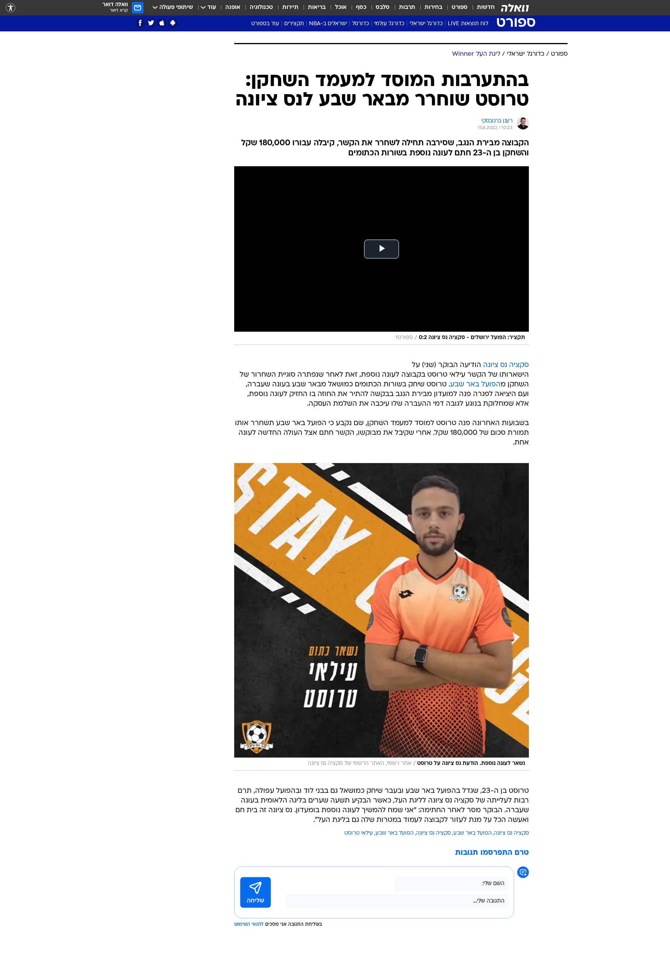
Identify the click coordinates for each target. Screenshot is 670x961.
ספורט (460, 7)
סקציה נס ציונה (506, 365)
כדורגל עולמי (389, 23)
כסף (361, 7)
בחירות (433, 7)
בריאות (317, 7)
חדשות (486, 7)
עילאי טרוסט (358, 833)
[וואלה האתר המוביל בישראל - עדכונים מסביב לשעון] (515, 8)
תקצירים (294, 23)
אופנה (232, 7)
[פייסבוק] (140, 23)
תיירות (290, 7)
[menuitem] (481, 7)
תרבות (407, 7)
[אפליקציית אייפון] (162, 23)
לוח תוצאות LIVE (468, 23)
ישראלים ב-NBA (328, 23)
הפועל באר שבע (475, 384)
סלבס (383, 7)
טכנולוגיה (261, 7)
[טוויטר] (151, 23)
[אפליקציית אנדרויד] (173, 23)
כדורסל (360, 23)
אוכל (341, 7)
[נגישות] (11, 8)
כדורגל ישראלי (426, 23)
